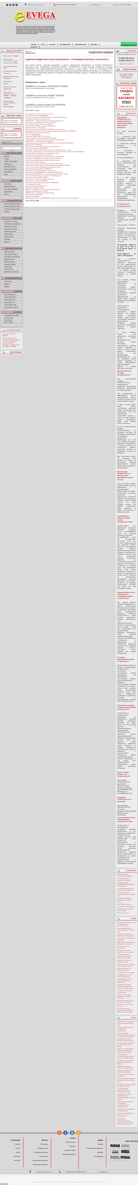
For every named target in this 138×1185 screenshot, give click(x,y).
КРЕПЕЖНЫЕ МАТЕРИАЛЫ (13, 278)
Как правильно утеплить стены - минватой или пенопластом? (124, 980)
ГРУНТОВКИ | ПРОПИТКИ (12, 224)
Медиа (100, 1140)
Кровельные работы (69, 1154)
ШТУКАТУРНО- (9, 318)
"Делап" (6, 83)
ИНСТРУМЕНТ (17, 312)
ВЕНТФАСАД (8, 164)
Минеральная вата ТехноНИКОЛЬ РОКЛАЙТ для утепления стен (126, 884)
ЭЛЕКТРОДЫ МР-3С (10, 297)
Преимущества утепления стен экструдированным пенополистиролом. (126, 924)
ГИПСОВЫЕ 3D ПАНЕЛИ (12, 257)
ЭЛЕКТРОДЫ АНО (9, 300)
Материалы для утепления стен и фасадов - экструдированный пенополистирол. (125, 1104)
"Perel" (12, 94)
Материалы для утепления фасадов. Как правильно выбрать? (125, 1062)
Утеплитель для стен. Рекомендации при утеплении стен (126, 894)
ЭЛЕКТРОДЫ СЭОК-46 (11, 307)
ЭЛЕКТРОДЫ (18, 291)
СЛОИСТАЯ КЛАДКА (11, 161)
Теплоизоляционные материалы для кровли (124, 879)
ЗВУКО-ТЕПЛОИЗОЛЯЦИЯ (14, 153)
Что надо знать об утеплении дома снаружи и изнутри (126, 965)
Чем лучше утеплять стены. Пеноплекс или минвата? (125, 1001)
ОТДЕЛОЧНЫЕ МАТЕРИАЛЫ (13, 248)
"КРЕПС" (6, 95)
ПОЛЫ (6, 174)
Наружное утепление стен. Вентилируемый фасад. (125, 1071)
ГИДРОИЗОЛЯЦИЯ (16, 180)
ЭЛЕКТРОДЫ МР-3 (10, 294)
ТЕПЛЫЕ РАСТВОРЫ (10, 229)
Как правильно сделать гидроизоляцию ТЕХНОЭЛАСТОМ (126, 819)
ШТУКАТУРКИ (8, 237)
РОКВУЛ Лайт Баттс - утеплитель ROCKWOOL (124, 875)
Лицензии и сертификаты (94, 1148)
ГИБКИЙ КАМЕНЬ (10, 264)
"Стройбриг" (7, 98)
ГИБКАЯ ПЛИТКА (9, 262)
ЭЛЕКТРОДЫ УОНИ (10, 305)
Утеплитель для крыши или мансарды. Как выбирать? (125, 889)
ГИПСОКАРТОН (9, 251)
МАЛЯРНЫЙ (8, 320)
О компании (15, 1140)
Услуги (18, 1152)
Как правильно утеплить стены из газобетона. (124, 975)
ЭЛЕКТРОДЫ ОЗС (9, 302)
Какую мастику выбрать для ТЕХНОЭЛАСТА (124, 774)
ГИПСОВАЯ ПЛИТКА (10, 254)
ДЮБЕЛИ (7, 284)
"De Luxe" (6, 94)
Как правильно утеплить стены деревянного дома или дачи (126, 929)
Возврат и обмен (70, 1150)
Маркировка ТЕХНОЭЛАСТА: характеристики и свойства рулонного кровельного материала (125, 122)
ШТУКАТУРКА (8, 269)
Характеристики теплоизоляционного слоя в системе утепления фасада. (125, 1056)
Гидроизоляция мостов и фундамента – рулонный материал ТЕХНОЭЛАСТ (126, 595)
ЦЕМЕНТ (7, 242)
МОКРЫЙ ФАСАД (9, 166)
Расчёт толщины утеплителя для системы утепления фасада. (125, 1044)
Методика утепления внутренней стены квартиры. (126, 951)
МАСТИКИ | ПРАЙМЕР (11, 189)
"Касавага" (7, 73)
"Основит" (13, 95)
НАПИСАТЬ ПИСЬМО (126, 64)
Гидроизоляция (43, 1148)
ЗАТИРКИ (7, 239)
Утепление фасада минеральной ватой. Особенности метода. (123, 1089)
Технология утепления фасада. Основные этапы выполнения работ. (126, 1080)
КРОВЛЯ (6, 156)
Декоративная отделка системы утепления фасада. (125, 1067)
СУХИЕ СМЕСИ (17, 218)
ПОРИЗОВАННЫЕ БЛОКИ (12, 206)
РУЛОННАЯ (7, 184)
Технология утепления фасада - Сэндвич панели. (126, 1110)
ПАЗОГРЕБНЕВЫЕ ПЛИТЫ (12, 204)
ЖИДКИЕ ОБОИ (9, 259)
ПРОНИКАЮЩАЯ (9, 186)
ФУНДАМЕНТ (8, 172)
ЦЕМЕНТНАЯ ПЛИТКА (11, 272)
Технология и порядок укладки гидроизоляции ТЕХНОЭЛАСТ (126, 707)
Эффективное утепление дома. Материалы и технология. (126, 943)
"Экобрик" (15, 56)
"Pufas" (15, 63)
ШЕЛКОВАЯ (8, 267)
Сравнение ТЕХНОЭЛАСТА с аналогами (124, 799)
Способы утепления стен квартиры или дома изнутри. (125, 935)
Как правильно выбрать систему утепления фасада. (125, 1039)
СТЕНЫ (6, 159)
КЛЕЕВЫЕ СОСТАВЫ (11, 221)
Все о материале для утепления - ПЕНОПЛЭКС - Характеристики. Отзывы (125, 1010)
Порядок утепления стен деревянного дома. (124, 961)
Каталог (45, 1140)
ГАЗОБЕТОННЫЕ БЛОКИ (12, 209)
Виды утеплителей (122, 913)
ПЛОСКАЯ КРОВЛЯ (10, 169)
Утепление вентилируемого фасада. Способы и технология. (125, 1114)
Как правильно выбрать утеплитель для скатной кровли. (124, 900)
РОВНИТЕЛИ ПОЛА (10, 231)
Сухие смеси (44, 1156)
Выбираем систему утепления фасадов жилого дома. (126, 1085)
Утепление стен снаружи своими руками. (124, 991)
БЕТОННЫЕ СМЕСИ (10, 226)
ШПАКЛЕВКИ (8, 234)
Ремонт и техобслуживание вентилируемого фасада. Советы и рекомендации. (125, 1050)
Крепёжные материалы (40, 1164)
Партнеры (17, 1156)
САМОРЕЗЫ (8, 281)
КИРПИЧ (6, 212)
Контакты (17, 1160)
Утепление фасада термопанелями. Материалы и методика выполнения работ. (126, 1034)
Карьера (100, 1144)
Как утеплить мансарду (124, 904)
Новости (17, 1144)
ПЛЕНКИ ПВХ (8, 192)
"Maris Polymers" (8, 106)
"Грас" (5, 68)
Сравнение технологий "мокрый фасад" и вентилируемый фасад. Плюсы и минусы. (126, 1096)
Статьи (18, 1148)
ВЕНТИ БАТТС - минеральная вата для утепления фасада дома (126, 1023)
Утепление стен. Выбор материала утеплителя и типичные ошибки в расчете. (126, 986)
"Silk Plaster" (7, 89)
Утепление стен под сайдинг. (125, 972)
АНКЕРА (6, 286)
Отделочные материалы (40, 1160)
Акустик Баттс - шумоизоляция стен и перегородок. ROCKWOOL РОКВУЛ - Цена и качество (125, 1121)
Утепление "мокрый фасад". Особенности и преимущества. (125, 1029)
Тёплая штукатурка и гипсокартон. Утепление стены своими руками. (124, 956)
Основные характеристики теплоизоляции (125, 909)
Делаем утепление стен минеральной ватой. (124, 969)
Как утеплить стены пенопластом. (123, 947)
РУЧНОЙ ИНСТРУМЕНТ (11, 315)
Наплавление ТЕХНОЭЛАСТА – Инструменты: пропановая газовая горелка (125, 476)
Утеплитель (44, 1144)
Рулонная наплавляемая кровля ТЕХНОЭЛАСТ (126, 659)
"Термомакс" (7, 78)
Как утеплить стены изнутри (125, 906)
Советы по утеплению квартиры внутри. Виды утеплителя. (124, 996)
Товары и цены (70, 1142)
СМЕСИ (6, 194)
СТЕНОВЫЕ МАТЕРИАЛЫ (14, 200)
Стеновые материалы (41, 1152)
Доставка (72, 1146)
